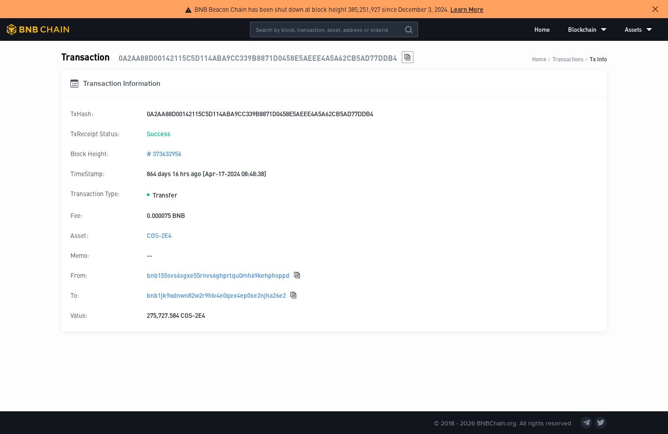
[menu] (593, 29)
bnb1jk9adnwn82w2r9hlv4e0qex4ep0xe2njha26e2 (216, 295)
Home (542, 29)
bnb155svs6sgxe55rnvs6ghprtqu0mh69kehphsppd (218, 275)
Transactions (568, 59)
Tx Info (598, 59)
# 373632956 (164, 153)
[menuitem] (542, 29)
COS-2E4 (159, 235)
